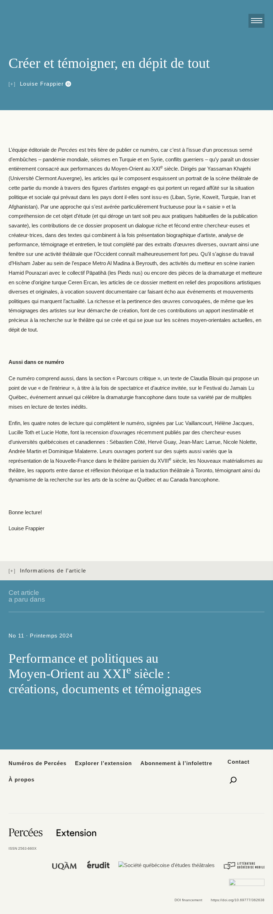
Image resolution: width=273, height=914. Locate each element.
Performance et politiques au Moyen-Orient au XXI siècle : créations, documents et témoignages (105, 673)
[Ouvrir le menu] (256, 21)
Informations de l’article (53, 571)
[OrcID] (67, 84)
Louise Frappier (42, 84)
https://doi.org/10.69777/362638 (237, 900)
